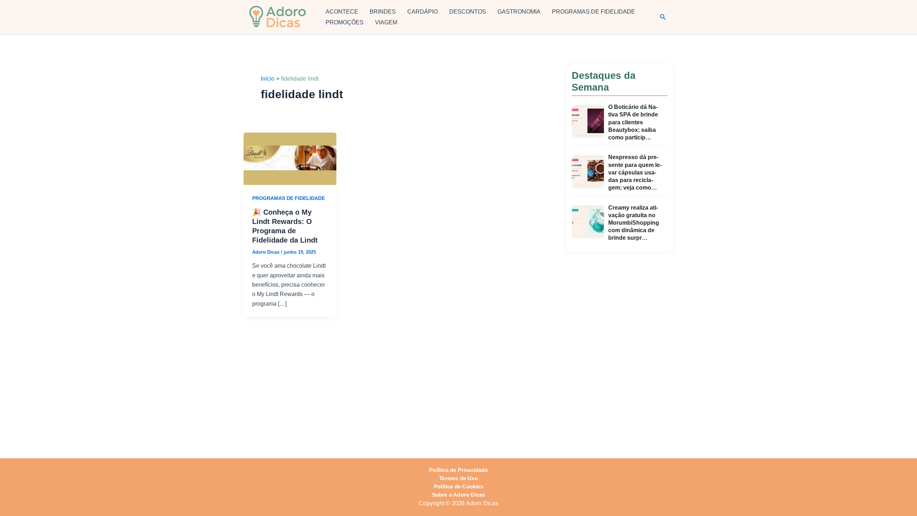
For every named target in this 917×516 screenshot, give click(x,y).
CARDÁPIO (422, 12)
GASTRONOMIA (519, 12)
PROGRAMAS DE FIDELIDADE (593, 12)
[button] (663, 17)
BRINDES (383, 12)
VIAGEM (386, 22)
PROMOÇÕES (345, 22)
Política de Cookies (458, 486)
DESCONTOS (467, 12)
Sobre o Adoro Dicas (458, 495)
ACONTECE (342, 12)
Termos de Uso (458, 478)
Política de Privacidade (458, 470)
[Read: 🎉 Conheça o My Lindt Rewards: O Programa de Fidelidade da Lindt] (290, 158)
